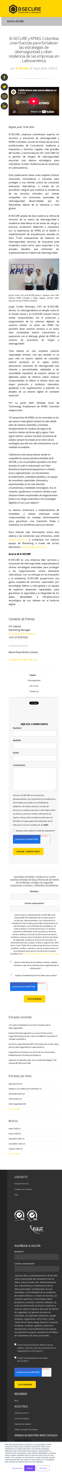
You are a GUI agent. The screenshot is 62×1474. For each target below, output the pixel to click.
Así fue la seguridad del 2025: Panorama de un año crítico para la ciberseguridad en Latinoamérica (34, 1045)
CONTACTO (21, 1177)
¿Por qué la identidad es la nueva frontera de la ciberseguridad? (29, 1026)
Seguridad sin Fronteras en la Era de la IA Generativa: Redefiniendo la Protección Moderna (32, 1053)
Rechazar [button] (43, 1468)
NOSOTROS (21, 1406)
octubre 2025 (15, 1148)
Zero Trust (34, 686)
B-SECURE (22, 68)
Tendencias (34, 691)
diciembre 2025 (16, 1138)
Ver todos (15, 1108)
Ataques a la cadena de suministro (25, 1088)
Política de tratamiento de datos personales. (41, 954)
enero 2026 (15, 1133)
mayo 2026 (14, 1128)
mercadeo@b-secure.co (33, 547)
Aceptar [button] (30, 1468)
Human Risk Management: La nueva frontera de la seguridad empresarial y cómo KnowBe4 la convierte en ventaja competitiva (33, 1036)
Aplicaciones (15, 1083)
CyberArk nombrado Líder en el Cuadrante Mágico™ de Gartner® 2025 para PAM (33, 1061)
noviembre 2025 (17, 1143)
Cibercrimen (15, 1098)
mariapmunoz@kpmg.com (23, 659)
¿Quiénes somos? (21, 1413)
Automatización (17, 1093)
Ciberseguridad (34, 680)
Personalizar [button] (17, 1468)
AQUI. (46, 825)
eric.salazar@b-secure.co (22, 633)
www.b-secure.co (18, 539)
